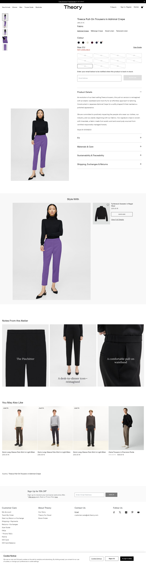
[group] (19, 428)
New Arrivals (6, 7)
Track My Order (8, 515)
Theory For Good (44, 515)
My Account (6, 512)
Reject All (112, 558)
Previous (13, 144)
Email (77, 512)
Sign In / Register (126, 7)
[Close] (144, 1)
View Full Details (117, 220)
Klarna (4, 537)
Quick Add (121, 214)
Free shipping (63, 1)
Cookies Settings (96, 558)
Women (14, 7)
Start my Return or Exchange (13, 518)
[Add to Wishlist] (108, 205)
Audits (4, 474)
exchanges (72, 1)
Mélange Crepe (97, 31)
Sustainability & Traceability (90, 155)
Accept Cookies (127, 558)
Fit (78, 138)
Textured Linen (122, 31)
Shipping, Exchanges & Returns (92, 164)
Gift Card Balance (8, 543)
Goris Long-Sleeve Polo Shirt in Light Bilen (18, 452)
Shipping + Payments (10, 521)
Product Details (84, 92)
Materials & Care (85, 146)
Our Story (42, 512)
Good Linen (109, 31)
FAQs (4, 531)
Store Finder (43, 518)
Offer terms (32, 497)
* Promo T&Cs (7, 534)
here (56, 497)
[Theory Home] (73, 7)
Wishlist (136, 7)
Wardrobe (38, 7)
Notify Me (132, 77)
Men (20, 7)
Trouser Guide (28, 7)
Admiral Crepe (83, 31)
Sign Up (111, 494)
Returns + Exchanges (10, 524)
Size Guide (137, 47)
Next (65, 144)
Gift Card (5, 540)
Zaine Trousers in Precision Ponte (121, 452)
